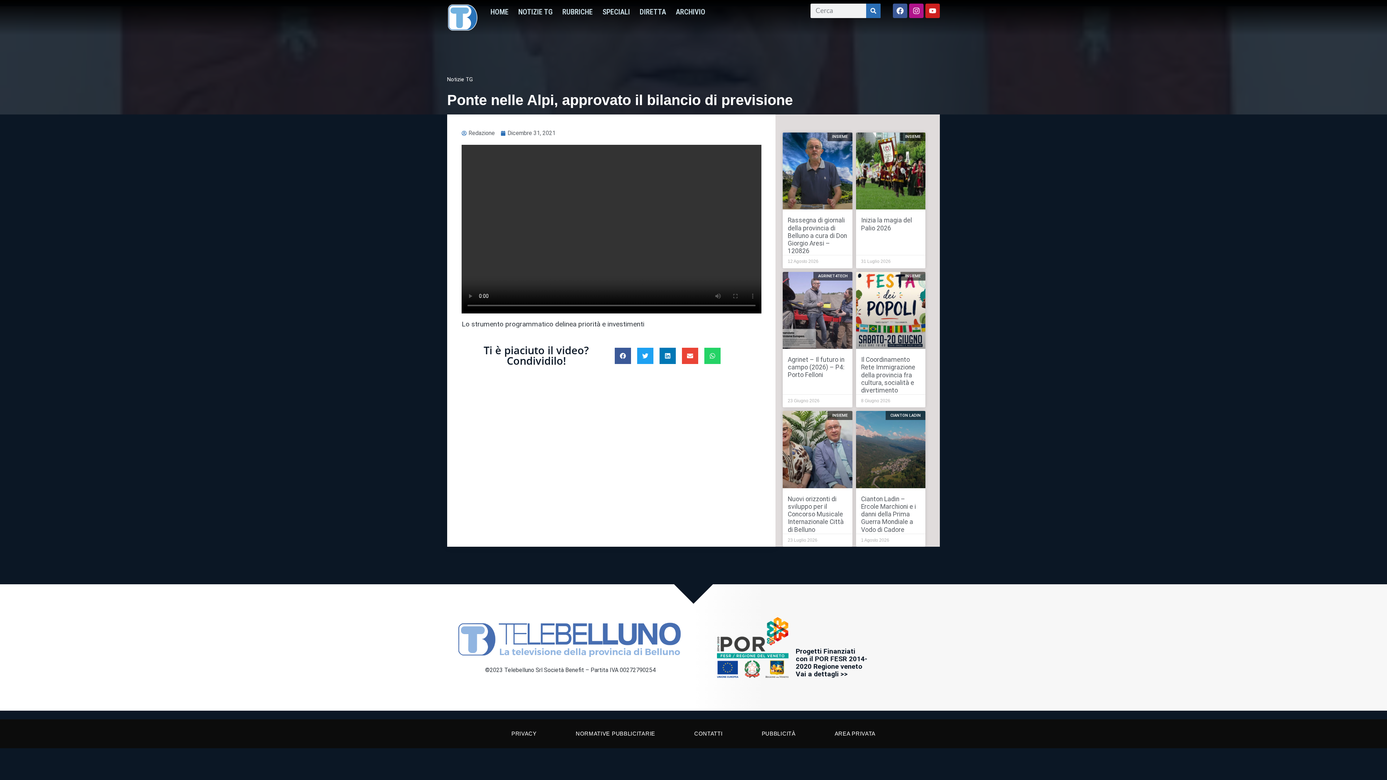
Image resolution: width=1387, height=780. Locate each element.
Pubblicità (779, 734)
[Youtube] (932, 11)
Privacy (524, 734)
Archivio (690, 12)
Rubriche (577, 12)
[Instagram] (916, 11)
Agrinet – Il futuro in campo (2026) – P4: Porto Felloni (816, 367)
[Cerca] (873, 11)
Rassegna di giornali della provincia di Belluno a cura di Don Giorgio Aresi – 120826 (817, 235)
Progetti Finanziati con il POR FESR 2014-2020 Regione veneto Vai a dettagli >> (831, 662)
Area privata (855, 734)
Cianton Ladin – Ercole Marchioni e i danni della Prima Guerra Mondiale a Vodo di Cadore (888, 514)
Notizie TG (535, 12)
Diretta (653, 12)
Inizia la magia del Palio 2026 (886, 224)
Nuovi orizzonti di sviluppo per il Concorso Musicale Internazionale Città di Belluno (816, 514)
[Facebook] (900, 11)
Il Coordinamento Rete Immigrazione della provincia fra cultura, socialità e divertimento (888, 375)
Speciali (616, 12)
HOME (500, 12)
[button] (623, 356)
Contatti (708, 734)
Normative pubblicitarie (615, 734)
